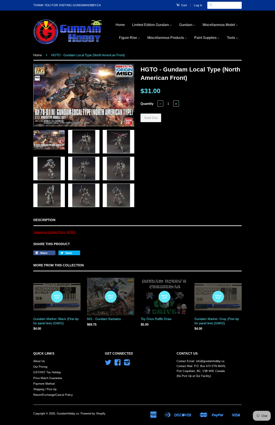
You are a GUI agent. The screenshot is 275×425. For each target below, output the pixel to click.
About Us (39, 361)
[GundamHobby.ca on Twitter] (108, 364)
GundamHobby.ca (68, 413)
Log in (198, 5)
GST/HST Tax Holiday (47, 372)
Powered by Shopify (93, 413)
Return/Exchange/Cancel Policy (53, 394)
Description (44, 220)
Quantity (147, 103)
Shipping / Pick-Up (45, 389)
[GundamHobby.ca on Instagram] (127, 364)
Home (37, 55)
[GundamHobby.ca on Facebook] (117, 364)
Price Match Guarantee (47, 378)
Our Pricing (40, 366)
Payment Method (44, 383)
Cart (183, 5)
